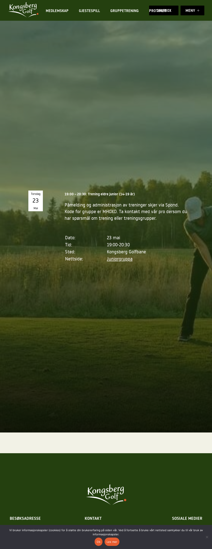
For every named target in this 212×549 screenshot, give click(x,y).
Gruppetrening (124, 10)
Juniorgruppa (119, 259)
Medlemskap (57, 10)
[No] (207, 537)
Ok (98, 541)
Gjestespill (89, 10)
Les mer (112, 541)
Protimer (157, 10)
